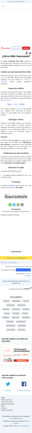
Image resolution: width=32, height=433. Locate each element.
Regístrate (22, 258)
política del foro (17, 266)
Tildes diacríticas (6, 400)
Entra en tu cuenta (12, 1)
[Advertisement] (16, 27)
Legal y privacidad (7, 410)
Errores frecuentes (7, 402)
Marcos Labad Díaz (23, 426)
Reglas (3, 398)
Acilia (11, 418)
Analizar (26, 48)
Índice (3, 406)
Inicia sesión (13, 262)
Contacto (4, 408)
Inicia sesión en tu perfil (23, 270)
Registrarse (22, 1)
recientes (28, 273)
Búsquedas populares (8, 404)
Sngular (20, 418)
